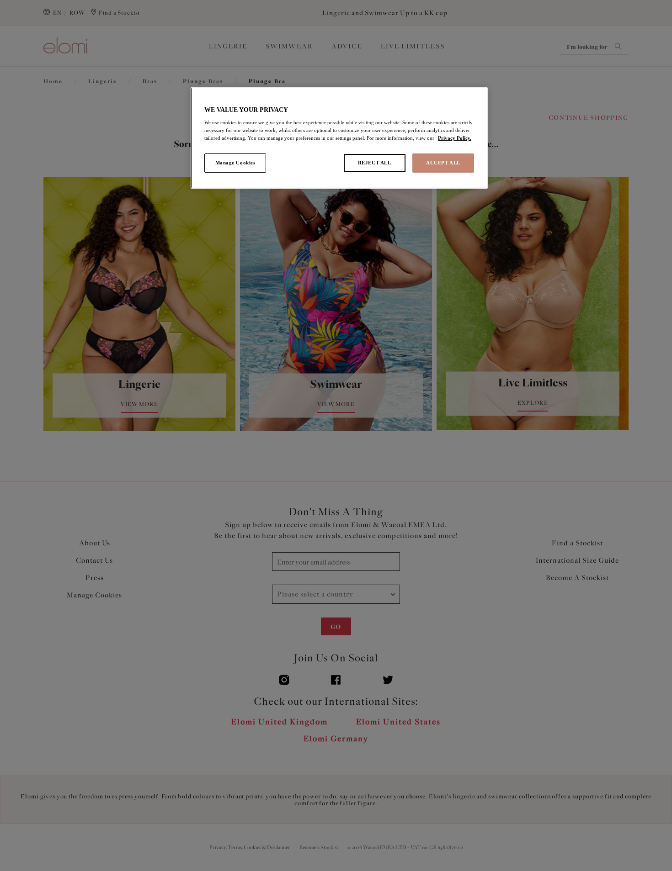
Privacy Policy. (454, 138)
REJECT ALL (374, 162)
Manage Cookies (235, 162)
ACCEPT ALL (443, 162)
